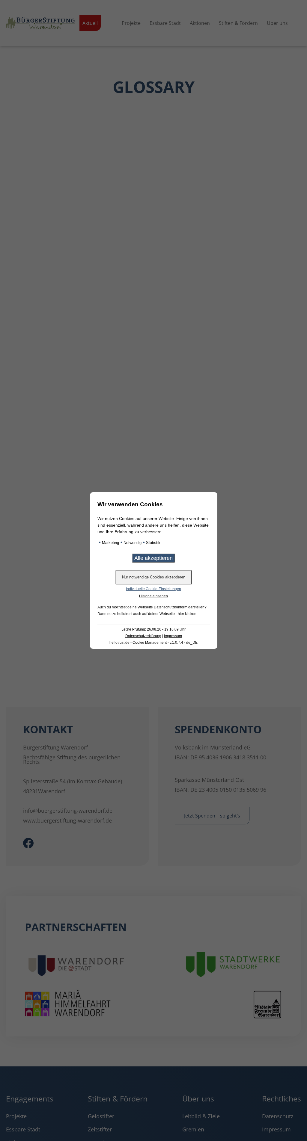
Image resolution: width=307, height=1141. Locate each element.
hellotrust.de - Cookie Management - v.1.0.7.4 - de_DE (153, 642)
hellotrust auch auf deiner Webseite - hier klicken (156, 614)
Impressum (173, 636)
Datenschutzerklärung (143, 636)
